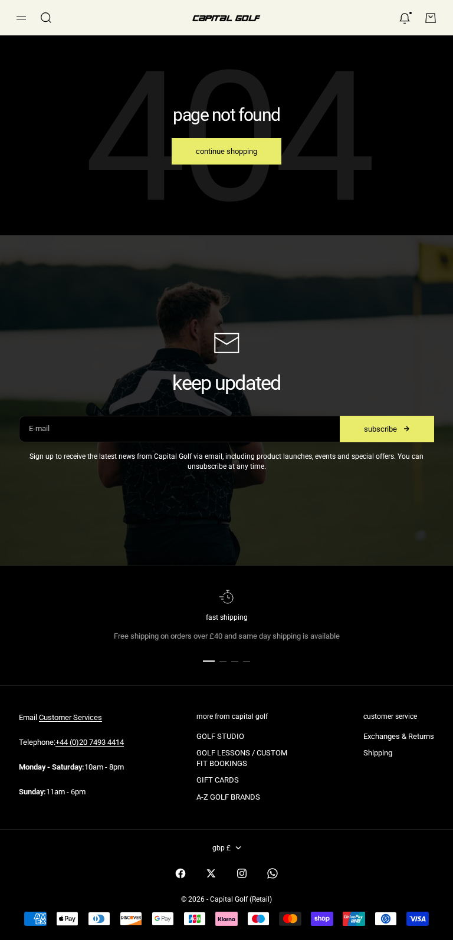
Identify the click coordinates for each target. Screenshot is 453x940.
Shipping (377, 752)
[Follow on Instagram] (242, 873)
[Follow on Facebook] (180, 873)
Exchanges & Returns (398, 736)
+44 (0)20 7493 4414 (89, 742)
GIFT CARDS (217, 779)
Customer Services (70, 717)
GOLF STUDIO (220, 736)
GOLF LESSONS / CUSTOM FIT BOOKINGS (241, 758)
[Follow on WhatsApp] (272, 873)
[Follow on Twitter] (211, 873)
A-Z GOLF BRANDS (228, 797)
